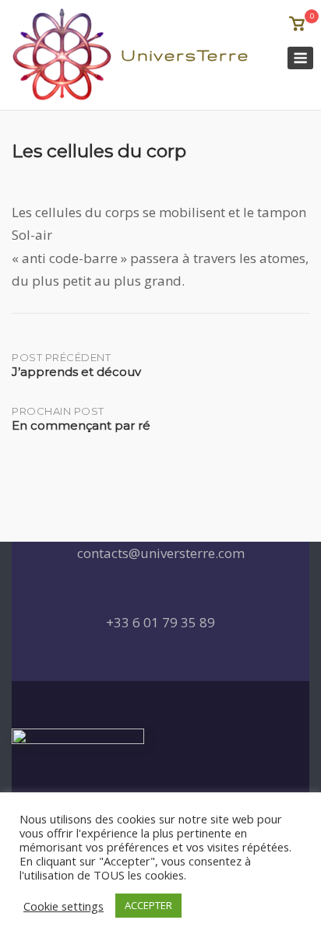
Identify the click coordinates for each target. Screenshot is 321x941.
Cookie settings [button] (63, 906)
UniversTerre (185, 55)
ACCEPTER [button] (148, 905)
